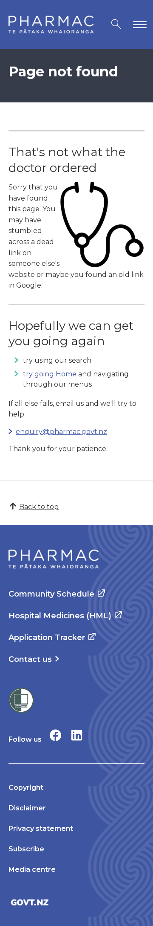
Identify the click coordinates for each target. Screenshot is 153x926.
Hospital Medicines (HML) (59, 615)
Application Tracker (46, 637)
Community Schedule (51, 594)
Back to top (39, 507)
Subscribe (26, 849)
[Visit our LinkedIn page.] (76, 735)
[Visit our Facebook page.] (55, 735)
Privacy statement (40, 828)
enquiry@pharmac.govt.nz (61, 432)
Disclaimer (27, 808)
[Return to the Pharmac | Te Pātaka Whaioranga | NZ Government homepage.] (51, 24)
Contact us (30, 659)
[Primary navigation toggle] (138, 24)
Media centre (32, 869)
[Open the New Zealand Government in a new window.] (76, 902)
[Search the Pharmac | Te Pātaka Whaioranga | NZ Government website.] (116, 24)
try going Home (49, 374)
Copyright (25, 787)
